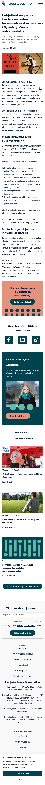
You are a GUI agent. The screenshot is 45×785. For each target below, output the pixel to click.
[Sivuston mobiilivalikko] (40, 3)
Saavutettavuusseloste (22, 676)
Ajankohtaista (16, 37)
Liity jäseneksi (22, 736)
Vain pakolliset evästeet (22, 780)
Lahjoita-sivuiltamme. (16, 254)
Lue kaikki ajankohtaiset (22, 586)
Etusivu (5, 37)
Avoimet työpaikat (22, 742)
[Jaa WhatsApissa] (36, 340)
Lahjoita (22, 747)
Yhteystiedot (22, 665)
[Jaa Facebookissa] (9, 340)
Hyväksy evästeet (22, 773)
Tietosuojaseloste (22, 670)
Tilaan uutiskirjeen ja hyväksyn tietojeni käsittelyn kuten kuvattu (22, 623)
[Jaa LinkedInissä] (22, 340)
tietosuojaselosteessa (26, 626)
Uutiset (5, 48)
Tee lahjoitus (18, 416)
